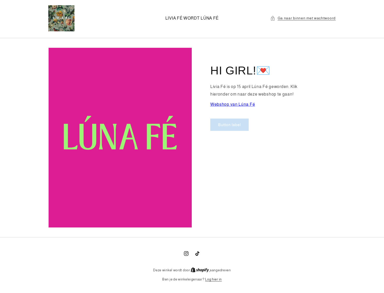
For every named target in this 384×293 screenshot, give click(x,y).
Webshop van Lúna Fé (232, 104)
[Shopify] (200, 270)
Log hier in (213, 279)
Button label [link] (229, 124)
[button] (303, 18)
